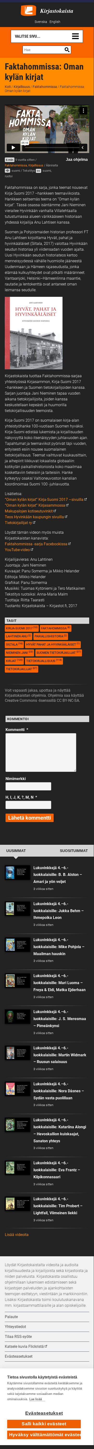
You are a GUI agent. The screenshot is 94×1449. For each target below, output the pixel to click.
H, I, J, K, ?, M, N (21, 797)
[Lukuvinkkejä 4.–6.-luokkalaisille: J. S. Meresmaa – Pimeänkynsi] (17, 1016)
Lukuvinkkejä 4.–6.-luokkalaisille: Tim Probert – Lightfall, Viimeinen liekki (57, 1206)
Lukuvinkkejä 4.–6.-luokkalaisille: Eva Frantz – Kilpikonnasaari (56, 1170)
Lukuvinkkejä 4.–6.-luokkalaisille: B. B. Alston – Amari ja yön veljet (57, 875)
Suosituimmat (74, 851)
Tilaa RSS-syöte (18, 1336)
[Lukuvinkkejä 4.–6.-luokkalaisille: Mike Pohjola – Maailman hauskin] (17, 945)
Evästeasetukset (44, 1413)
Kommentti (17, 729)
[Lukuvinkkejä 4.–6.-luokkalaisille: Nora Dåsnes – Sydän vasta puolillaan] (17, 1089)
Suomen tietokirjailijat (59, 652)
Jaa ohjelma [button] (77, 159)
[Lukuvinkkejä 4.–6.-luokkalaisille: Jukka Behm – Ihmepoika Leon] (17, 909)
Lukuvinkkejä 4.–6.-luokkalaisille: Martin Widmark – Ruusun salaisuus (59, 1055)
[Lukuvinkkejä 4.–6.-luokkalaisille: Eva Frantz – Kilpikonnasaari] (17, 1168)
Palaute (11, 1316)
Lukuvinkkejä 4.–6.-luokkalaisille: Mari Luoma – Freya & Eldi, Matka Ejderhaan (59, 982)
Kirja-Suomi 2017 (22, 628)
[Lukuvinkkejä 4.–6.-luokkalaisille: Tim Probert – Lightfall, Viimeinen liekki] (17, 1204)
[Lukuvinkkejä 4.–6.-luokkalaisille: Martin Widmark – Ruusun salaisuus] (17, 1053)
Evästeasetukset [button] (18, 1356)
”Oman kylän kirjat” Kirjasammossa (35, 505)
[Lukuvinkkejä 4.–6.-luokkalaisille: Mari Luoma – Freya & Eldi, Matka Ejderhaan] (17, 980)
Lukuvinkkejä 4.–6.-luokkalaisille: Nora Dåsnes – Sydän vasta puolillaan (58, 1091)
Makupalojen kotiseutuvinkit (29, 511)
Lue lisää (35, 1399)
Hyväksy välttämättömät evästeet (45, 1434)
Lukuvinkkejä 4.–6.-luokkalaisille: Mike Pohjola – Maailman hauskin (58, 947)
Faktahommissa (45, 87)
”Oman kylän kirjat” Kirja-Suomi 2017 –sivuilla (44, 499)
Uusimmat (16, 851)
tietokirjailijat (21, 669)
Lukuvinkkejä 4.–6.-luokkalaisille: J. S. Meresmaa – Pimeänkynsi (59, 1018)
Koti (8, 87)
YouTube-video (17, 549)
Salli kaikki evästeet (44, 1423)
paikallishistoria (51, 636)
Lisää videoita (17, 1234)
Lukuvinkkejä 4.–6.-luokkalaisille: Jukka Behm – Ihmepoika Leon (58, 911)
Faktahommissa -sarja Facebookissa (36, 544)
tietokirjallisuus (44, 661)
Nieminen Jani (19, 652)
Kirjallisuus (22, 87)
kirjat (14, 661)
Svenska (41, 22)
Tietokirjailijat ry (18, 522)
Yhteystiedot (15, 1326)
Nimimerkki (16, 778)
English (55, 22)
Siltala (14, 644)
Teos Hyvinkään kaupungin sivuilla (34, 517)
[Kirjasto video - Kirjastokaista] (28, 10)
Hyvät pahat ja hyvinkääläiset (53, 644)
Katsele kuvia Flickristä (24, 1346)
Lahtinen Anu (18, 636)
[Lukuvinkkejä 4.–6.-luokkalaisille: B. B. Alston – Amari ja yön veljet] (17, 872)
